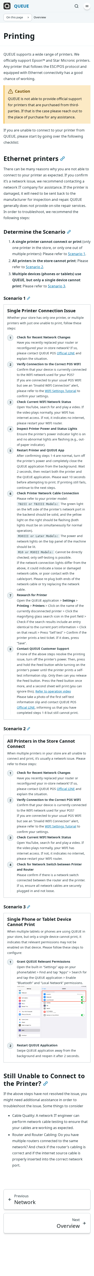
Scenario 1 (76, 253)
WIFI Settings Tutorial (60, 391)
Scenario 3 (56, 286)
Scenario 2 (34, 266)
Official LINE (66, 353)
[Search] (76, 6)
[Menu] (87, 6)
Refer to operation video (53, 691)
